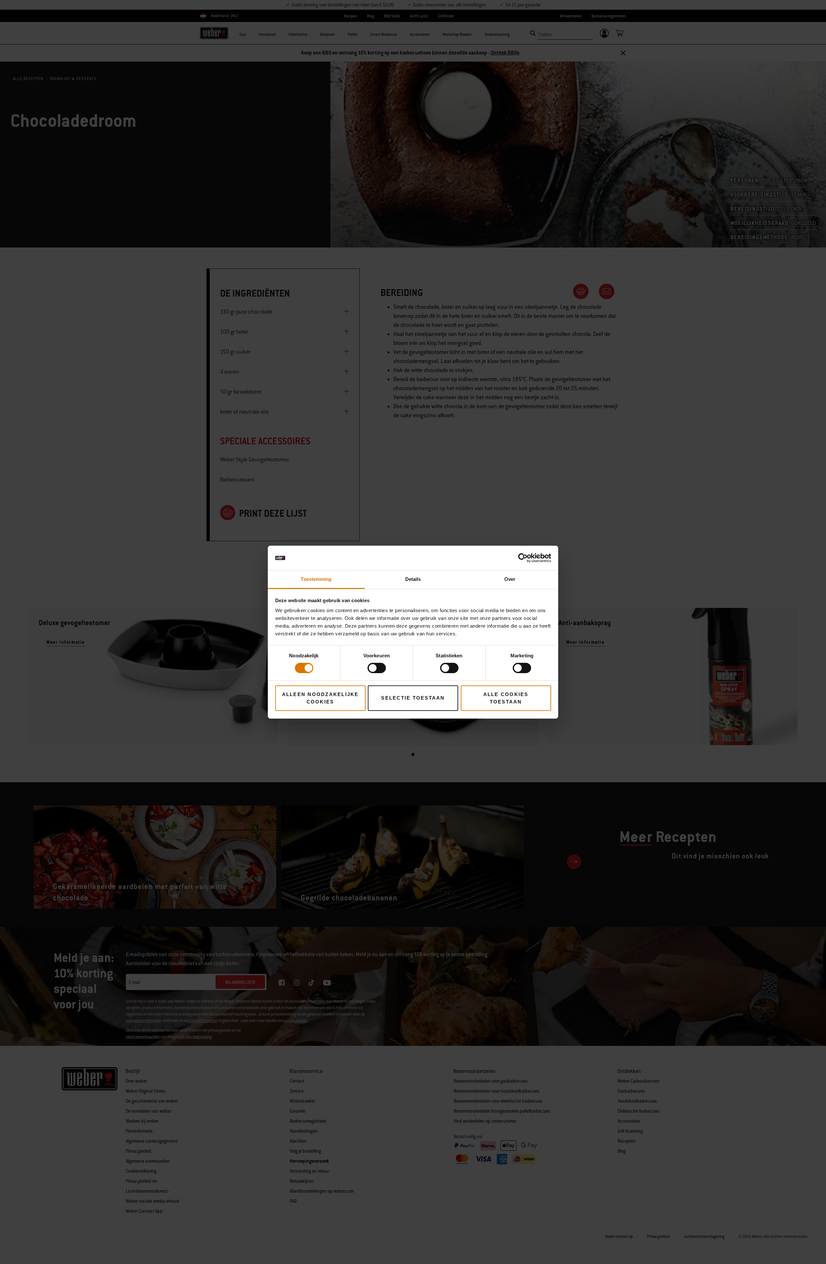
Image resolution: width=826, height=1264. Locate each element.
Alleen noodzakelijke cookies (320, 698)
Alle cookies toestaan (506, 698)
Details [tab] (413, 579)
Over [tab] (509, 579)
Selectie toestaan (413, 698)
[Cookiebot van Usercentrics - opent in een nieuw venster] (523, 558)
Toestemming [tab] (316, 579)
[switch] (377, 668)
